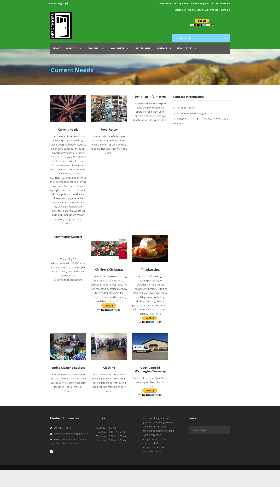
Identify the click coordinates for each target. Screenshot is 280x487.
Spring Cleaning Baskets (68, 368)
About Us (71, 48)
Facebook (224, 3)
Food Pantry (109, 129)
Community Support (68, 237)
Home (56, 48)
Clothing (109, 368)
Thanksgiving (150, 269)
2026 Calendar (142, 48)
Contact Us (164, 48)
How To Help (117, 48)
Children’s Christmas (109, 269)
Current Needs (68, 129)
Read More (68, 223)
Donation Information (150, 96)
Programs (93, 48)
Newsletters (184, 48)
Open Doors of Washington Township (150, 369)
